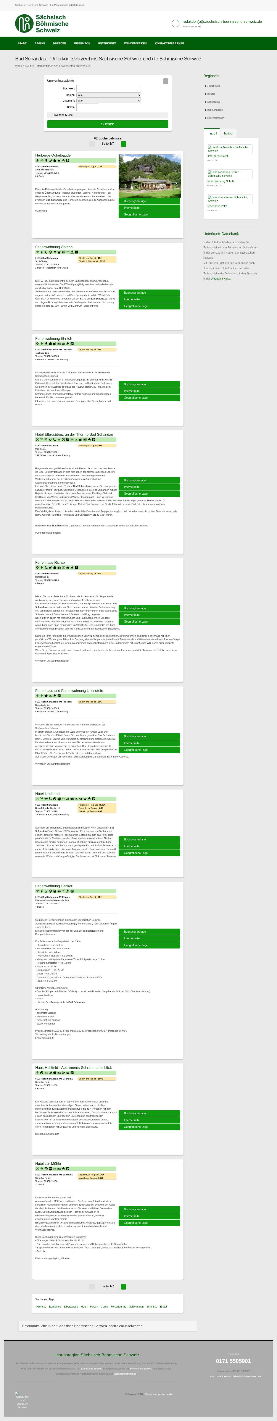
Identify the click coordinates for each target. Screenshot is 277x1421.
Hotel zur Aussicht (217, 156)
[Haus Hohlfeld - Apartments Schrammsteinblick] (150, 1088)
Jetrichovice (213, 85)
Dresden (59, 43)
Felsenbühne (118, 1306)
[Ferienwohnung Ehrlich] (150, 359)
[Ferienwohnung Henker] (150, 906)
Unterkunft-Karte (220, 278)
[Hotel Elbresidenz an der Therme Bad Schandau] (150, 455)
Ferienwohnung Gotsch (53, 247)
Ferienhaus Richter (50, 562)
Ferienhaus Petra (217, 206)
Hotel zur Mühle (48, 1163)
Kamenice (55, 1306)
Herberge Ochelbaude (53, 155)
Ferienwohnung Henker (53, 886)
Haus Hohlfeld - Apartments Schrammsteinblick (73, 1067)
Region (40, 43)
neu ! (213, 133)
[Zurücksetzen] (165, 81)
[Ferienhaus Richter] (150, 583)
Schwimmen (136, 1306)
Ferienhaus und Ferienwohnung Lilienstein (69, 690)
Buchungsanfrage (135, 201)
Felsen (94, 1306)
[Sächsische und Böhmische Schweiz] (44, 23)
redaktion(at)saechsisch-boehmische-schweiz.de (222, 21)
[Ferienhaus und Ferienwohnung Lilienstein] (150, 711)
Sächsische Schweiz (92, 1368)
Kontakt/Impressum (169, 43)
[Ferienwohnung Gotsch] (150, 267)
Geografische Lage (136, 214)
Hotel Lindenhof (47, 793)
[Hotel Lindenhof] (150, 814)
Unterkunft (107, 43)
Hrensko (41, 1306)
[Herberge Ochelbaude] (150, 176)
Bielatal (211, 93)
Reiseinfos (82, 43)
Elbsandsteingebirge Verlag (159, 1394)
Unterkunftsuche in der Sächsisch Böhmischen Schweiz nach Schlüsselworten (82, 1326)
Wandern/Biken (135, 43)
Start (22, 43)
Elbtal (163, 1306)
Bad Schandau (215, 109)
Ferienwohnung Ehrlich (53, 338)
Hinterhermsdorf (215, 118)
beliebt (228, 133)
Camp (104, 1306)
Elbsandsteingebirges (125, 1373)
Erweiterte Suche (63, 115)
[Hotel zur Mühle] (150, 1184)
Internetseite (132, 207)
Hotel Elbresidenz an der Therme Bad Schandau (74, 434)
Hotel (84, 1306)
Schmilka (152, 1306)
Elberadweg (71, 1306)
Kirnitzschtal (213, 101)
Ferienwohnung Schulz (220, 181)
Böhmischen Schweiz (141, 1368)
